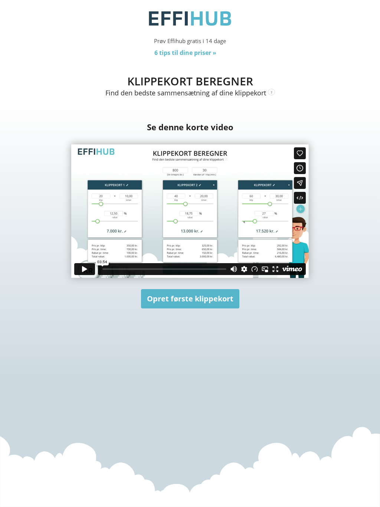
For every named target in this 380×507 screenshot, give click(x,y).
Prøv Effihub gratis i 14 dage (190, 41)
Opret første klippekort (190, 299)
